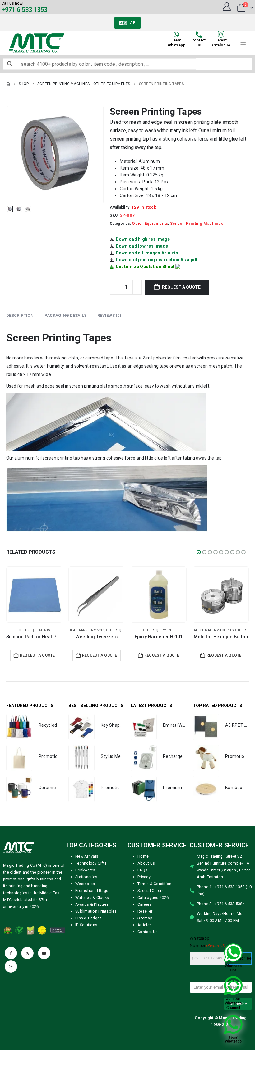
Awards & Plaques (92, 904)
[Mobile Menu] (243, 43)
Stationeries (86, 877)
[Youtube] (44, 953)
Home (143, 856)
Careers (144, 904)
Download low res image (142, 245)
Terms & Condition (154, 883)
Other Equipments (150, 223)
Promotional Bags (91, 890)
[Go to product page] (34, 594)
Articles (144, 925)
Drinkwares (85, 870)
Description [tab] (20, 315)
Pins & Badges (88, 918)
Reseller (144, 911)
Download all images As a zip (147, 252)
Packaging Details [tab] (65, 315)
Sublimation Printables (96, 911)
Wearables (85, 883)
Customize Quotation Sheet (145, 266)
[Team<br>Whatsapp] (176, 34)
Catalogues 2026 (153, 897)
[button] (14, 154)
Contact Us (147, 931)
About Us (146, 863)
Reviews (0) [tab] (109, 315)
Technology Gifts (91, 863)
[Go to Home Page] (8, 83)
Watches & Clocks (92, 897)
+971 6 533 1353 (24, 9)
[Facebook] (11, 953)
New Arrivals (86, 856)
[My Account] (226, 6)
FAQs (142, 870)
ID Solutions (86, 925)
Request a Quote (181, 287)
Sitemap (144, 918)
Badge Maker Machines (88, 630)
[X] (27, 953)
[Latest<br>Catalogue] (221, 34)
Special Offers (150, 890)
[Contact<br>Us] (199, 34)
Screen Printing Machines (196, 223)
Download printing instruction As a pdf (157, 259)
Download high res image (143, 239)
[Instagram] (11, 966)
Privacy (144, 877)
